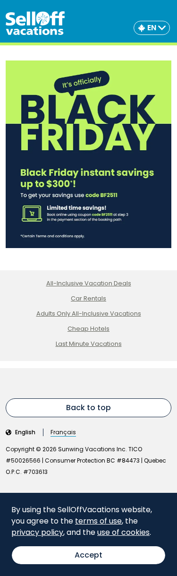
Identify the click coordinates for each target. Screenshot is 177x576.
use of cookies (123, 532)
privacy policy (37, 532)
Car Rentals (88, 298)
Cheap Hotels (88, 329)
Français (63, 432)
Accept (88, 555)
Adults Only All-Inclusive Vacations (88, 313)
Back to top (88, 407)
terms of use (98, 521)
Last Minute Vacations (89, 344)
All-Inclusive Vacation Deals (88, 283)
